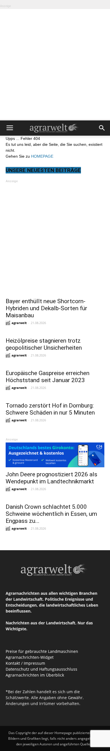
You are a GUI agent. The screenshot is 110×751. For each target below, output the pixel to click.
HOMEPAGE (42, 156)
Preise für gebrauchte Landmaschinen (42, 651)
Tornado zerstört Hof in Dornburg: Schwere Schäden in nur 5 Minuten (50, 409)
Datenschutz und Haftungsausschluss (41, 669)
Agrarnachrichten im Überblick (35, 675)
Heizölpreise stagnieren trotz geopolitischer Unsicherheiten (44, 344)
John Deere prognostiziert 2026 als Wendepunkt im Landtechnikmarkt (51, 478)
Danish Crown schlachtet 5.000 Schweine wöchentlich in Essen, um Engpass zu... (51, 513)
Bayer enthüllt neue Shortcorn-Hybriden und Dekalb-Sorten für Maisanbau (46, 308)
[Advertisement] (55, 64)
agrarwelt (19, 323)
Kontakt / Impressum (25, 663)
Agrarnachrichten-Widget (30, 657)
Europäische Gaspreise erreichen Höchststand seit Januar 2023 (47, 377)
